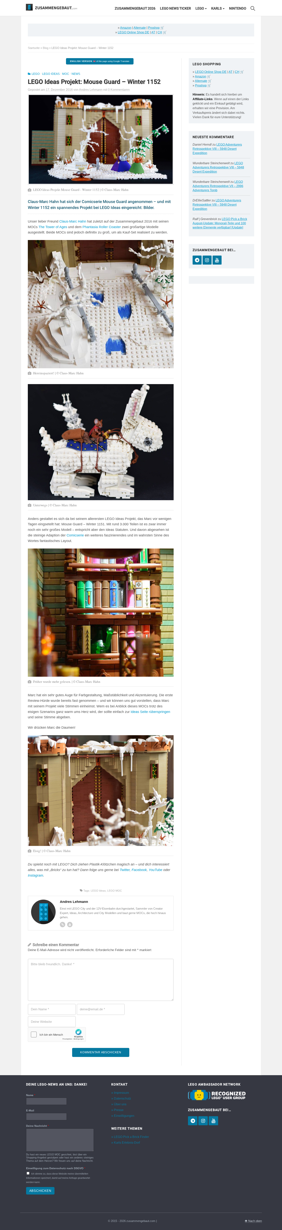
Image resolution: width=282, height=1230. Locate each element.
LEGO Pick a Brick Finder (131, 1136)
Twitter (125, 870)
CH (159, 32)
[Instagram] (207, 260)
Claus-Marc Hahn (72, 221)
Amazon (125, 27)
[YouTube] (217, 260)
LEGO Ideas (51, 73)
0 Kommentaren (119, 89)
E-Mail (30, 1110)
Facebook (139, 870)
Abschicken (40, 1190)
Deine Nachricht (37, 1125)
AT (153, 32)
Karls (216, 8)
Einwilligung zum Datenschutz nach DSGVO (55, 1168)
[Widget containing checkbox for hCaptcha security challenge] (57, 1034)
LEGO (199, 8)
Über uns (120, 1104)
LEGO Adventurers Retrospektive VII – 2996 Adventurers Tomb (218, 186)
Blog (45, 47)
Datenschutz (122, 1098)
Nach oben (254, 1221)
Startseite (34, 47)
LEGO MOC (114, 890)
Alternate (140, 27)
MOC (65, 73)
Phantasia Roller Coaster (101, 227)
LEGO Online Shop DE (133, 32)
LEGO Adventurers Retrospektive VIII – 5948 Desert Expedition (217, 149)
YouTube (155, 870)
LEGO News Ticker (175, 8)
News (76, 73)
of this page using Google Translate (99, 61)
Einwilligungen (124, 1115)
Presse (119, 1110)
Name (30, 1095)
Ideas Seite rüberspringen (150, 712)
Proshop (154, 27)
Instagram (35, 875)
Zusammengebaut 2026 (135, 8)
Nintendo (237, 8)
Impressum (121, 1092)
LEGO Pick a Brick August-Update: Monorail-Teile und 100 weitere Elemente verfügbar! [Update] (220, 223)
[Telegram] (197, 260)
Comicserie (75, 535)
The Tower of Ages (53, 227)
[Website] (62, 924)
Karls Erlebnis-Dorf (127, 1142)
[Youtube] (70, 924)
